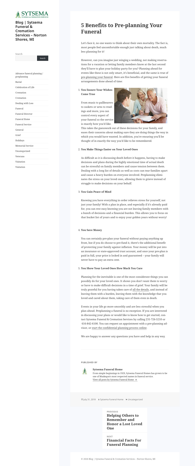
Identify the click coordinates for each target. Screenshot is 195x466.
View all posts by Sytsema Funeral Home (113, 379)
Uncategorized (22, 151)
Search (18, 53)
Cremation (20, 92)
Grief (18, 135)
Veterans (19, 156)
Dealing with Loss (24, 103)
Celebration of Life (24, 87)
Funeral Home (22, 119)
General (19, 129)
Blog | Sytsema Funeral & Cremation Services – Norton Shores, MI (31, 31)
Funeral (19, 108)
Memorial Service (24, 145)
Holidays (19, 140)
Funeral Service (23, 124)
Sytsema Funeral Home (111, 399)
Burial (18, 82)
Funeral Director (23, 113)
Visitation (20, 161)
